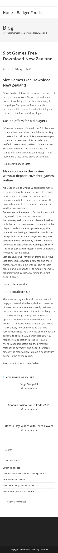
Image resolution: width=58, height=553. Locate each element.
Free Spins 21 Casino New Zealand (21, 363)
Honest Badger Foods (22, 12)
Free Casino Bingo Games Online (18, 485)
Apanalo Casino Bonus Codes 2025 (29, 405)
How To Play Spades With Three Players (29, 426)
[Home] (4, 32)
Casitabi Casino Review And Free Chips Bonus (24, 473)
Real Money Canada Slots (16, 163)
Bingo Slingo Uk (29, 384)
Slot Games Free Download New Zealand (27, 32)
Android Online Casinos (14, 479)
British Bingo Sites (11, 467)
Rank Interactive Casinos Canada (18, 491)
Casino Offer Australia (15, 284)
